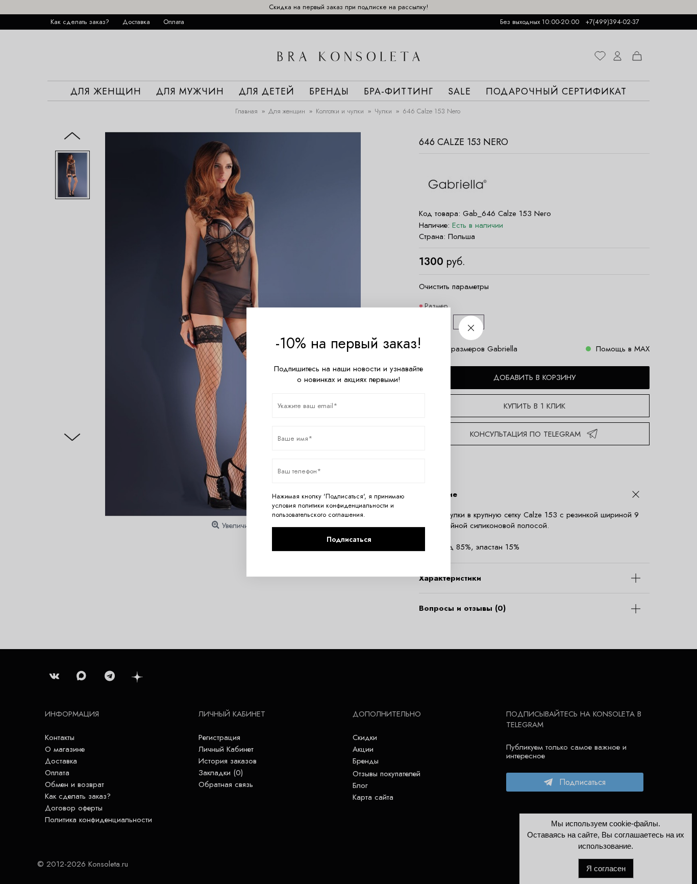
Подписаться (349, 539)
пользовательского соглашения (317, 514)
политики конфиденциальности (343, 505)
